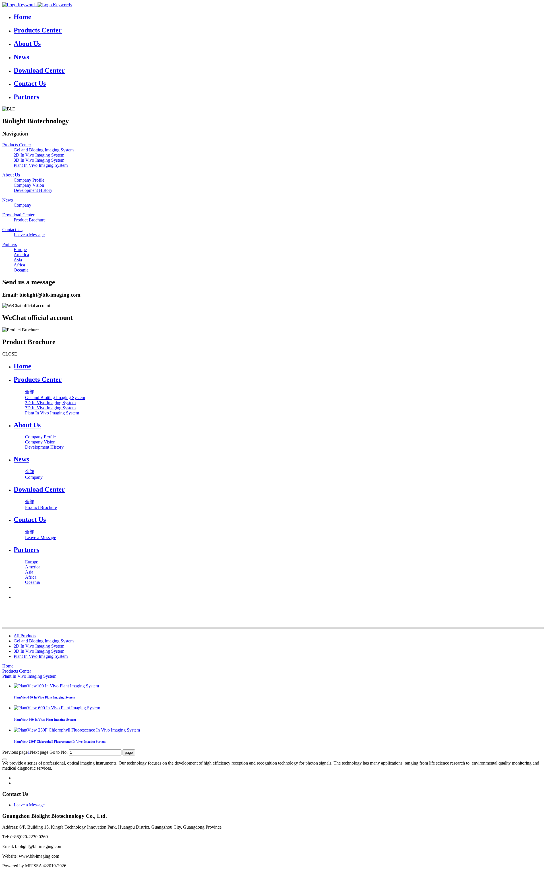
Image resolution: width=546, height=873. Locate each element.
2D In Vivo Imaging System (39, 646)
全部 (29, 391)
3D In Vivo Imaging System (39, 651)
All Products (25, 635)
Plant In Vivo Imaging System (41, 656)
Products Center (16, 671)
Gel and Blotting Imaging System (44, 640)
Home (22, 366)
